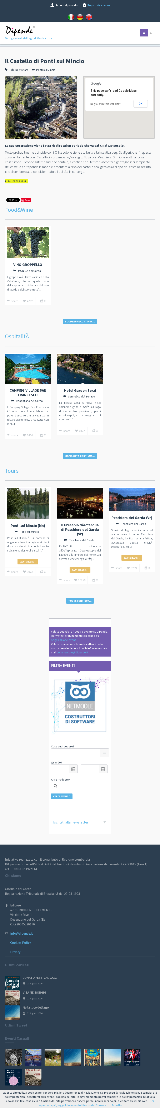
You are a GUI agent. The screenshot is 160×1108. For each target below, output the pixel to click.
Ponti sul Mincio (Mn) (28, 525)
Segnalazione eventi (63, 640)
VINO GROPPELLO (27, 264)
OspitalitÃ (17, 336)
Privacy (15, 952)
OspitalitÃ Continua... (80, 455)
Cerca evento (61, 796)
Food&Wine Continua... (80, 321)
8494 (30, 435)
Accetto (117, 1105)
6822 (82, 431)
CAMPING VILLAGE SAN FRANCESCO (28, 392)
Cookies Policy (20, 942)
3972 (30, 572)
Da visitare (22, 70)
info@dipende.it (21, 933)
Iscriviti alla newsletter (70, 822)
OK (140, 103)
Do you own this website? (105, 104)
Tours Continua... (80, 600)
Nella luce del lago (36, 1007)
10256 (81, 580)
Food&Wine (19, 209)
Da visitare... (28, 561)
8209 (134, 568)
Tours (12, 470)
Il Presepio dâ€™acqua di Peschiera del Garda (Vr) (80, 529)
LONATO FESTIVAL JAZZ (40, 977)
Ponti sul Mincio (45, 70)
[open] (73, 769)
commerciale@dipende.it (72, 652)
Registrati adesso (99, 5)
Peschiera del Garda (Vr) (131, 517)
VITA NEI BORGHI (34, 992)
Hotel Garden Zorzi (80, 390)
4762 (30, 301)
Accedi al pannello (67, 5)
